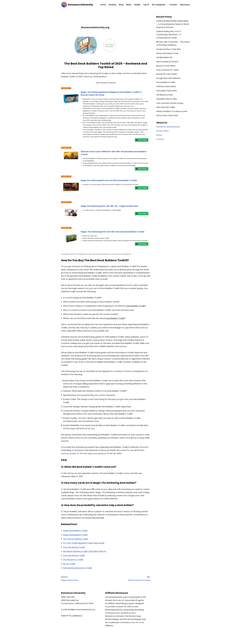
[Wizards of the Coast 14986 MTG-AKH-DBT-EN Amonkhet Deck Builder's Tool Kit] (71, 155)
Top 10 (146, 4)
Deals (128, 4)
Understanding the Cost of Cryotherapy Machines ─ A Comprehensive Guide (168, 34)
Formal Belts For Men (165, 82)
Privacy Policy (162, 131)
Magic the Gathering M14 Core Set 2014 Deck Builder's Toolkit (109, 180)
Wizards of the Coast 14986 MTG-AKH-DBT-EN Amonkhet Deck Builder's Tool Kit (114, 153)
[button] (166, 4)
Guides (137, 4)
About (159, 135)
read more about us (97, 453)
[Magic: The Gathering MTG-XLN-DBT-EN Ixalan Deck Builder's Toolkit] (71, 238)
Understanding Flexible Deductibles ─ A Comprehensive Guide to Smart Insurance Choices (172, 24)
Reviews (112, 4)
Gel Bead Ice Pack (164, 94)
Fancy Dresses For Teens (167, 70)
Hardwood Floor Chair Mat (168, 49)
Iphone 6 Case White (165, 65)
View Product (142, 140)
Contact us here (68, 453)
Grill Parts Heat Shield (166, 86)
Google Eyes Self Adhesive (168, 78)
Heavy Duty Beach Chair (167, 53)
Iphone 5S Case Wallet (166, 74)
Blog (121, 4)
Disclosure (185, 4)
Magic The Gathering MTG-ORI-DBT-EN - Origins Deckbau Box (109, 206)
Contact (173, 4)
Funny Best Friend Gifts (166, 90)
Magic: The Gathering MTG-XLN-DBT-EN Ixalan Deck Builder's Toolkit (112, 232)
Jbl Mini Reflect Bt (164, 57)
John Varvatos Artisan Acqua (169, 103)
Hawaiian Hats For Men (166, 99)
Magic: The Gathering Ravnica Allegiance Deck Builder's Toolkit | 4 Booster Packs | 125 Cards (111, 93)
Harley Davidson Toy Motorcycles (171, 111)
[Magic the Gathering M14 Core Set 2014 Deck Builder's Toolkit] (71, 187)
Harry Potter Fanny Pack (167, 115)
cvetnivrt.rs (77, 615)
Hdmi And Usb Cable (165, 107)
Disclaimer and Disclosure (168, 126)
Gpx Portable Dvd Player (167, 61)
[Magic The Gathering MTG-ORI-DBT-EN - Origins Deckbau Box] (71, 212)
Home (103, 4)
